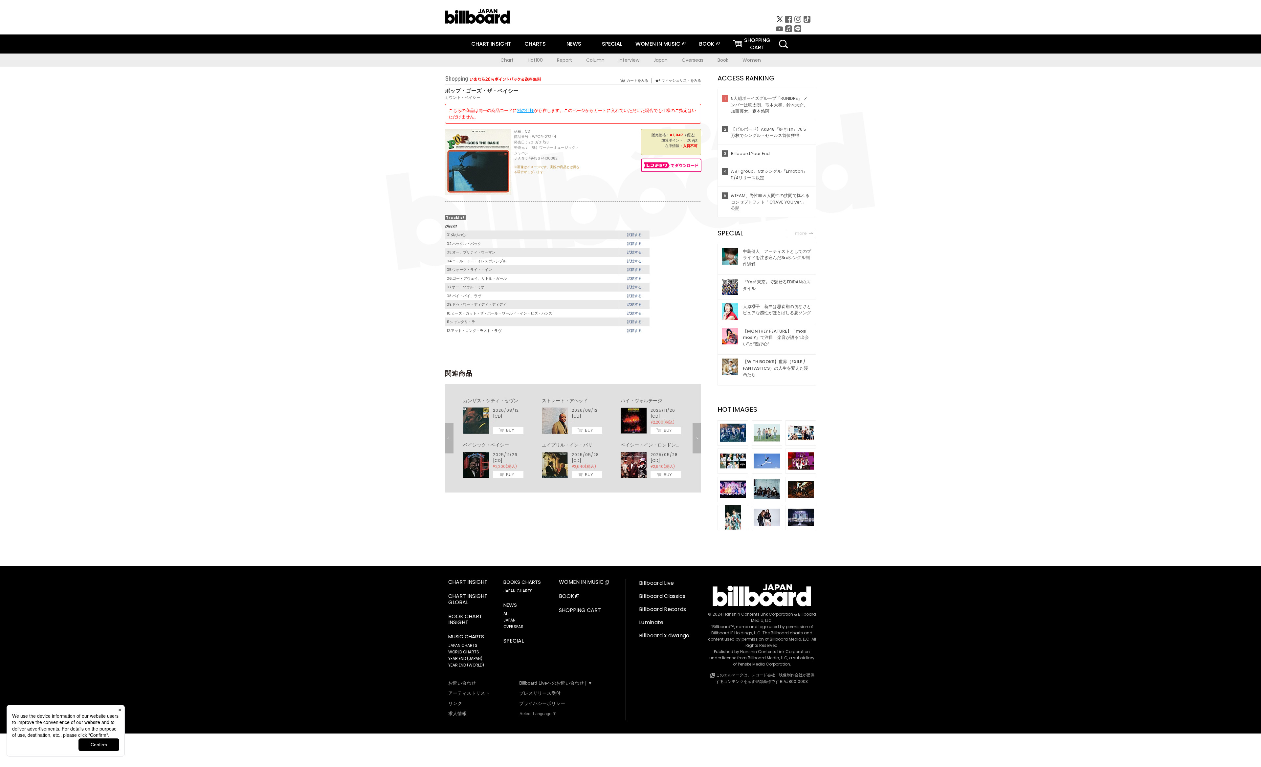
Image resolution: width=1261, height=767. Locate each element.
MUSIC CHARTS (466, 637)
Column (595, 60)
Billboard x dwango (664, 635)
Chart (507, 60)
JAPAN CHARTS (462, 645)
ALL (506, 613)
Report (564, 60)
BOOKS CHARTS (522, 582)
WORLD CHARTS (463, 652)
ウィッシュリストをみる (681, 80)
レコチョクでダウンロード (671, 165)
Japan (660, 60)
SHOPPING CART (580, 610)
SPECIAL (612, 44)
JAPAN (509, 620)
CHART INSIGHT (491, 44)
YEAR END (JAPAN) (465, 658)
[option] (573, 438)
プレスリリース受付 (540, 693)
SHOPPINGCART (757, 43)
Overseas (692, 60)
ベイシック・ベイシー (486, 445)
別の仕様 (525, 110)
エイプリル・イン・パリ (567, 445)
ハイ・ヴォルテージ (641, 400)
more (801, 233)
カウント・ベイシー (462, 97)
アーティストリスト (469, 693)
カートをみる (637, 80)
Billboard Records (662, 609)
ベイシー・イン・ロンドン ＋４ (655, 445)
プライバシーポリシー (542, 703)
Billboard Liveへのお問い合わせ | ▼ (555, 683)
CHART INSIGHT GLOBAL (468, 599)
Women (751, 60)
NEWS (573, 44)
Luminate (651, 622)
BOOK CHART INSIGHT (465, 620)
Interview (629, 60)
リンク (455, 703)
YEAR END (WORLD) (466, 665)
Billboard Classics (662, 596)
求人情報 (457, 713)
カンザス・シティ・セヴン (490, 400)
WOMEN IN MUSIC (657, 44)
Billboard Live (656, 583)
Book (723, 60)
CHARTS (535, 44)
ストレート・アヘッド (565, 400)
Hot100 (535, 60)
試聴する (634, 234)
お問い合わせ (462, 683)
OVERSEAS (513, 626)
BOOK (706, 44)
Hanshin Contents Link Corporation (758, 614)
